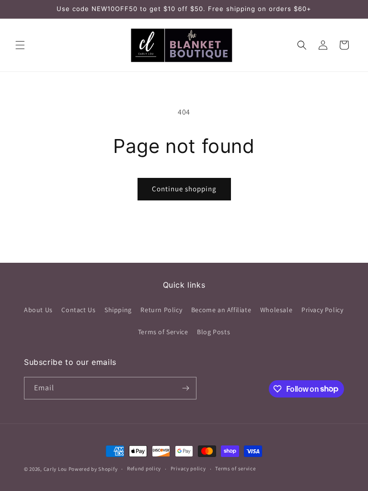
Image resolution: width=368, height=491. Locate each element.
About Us (38, 309)
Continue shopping (184, 188)
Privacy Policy (322, 309)
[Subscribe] (185, 388)
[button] (20, 45)
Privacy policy (188, 468)
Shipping (118, 309)
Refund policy (144, 468)
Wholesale (276, 309)
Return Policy (161, 309)
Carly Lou (55, 469)
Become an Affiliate (221, 309)
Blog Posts (213, 331)
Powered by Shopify (93, 469)
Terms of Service (163, 331)
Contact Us (78, 309)
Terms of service (235, 468)
